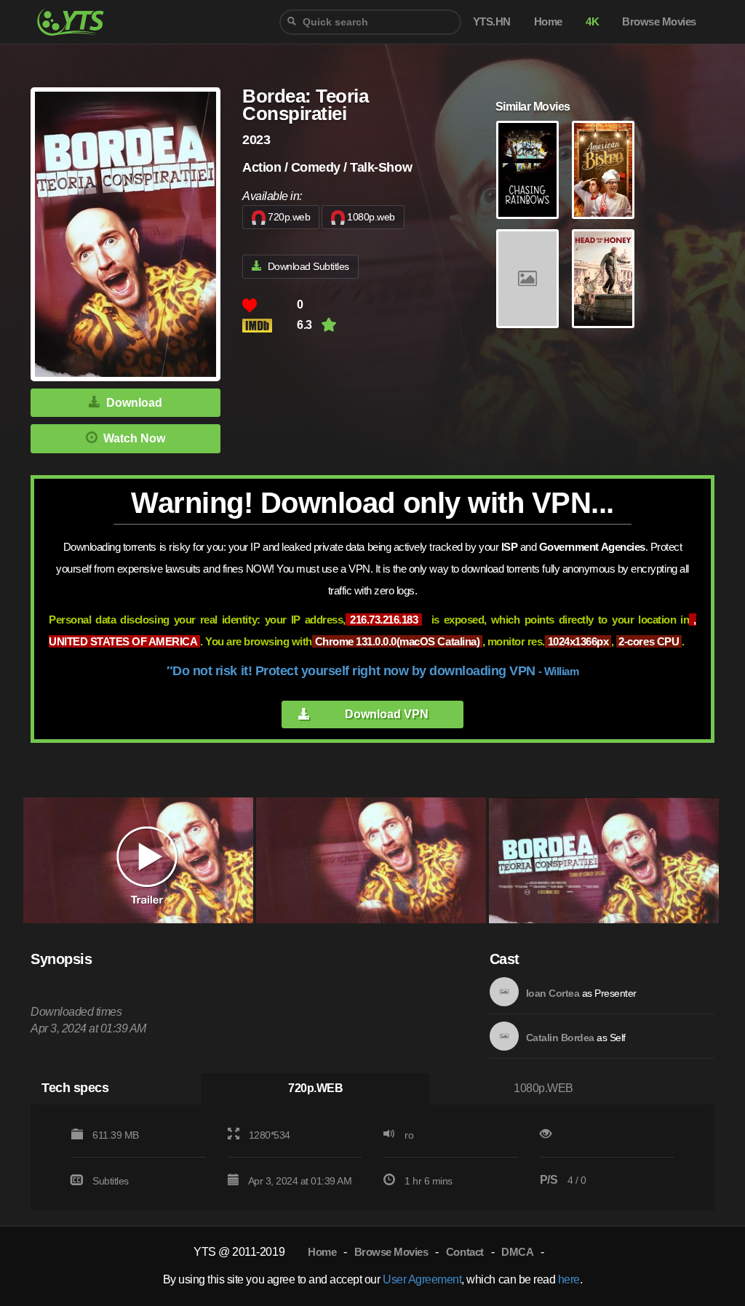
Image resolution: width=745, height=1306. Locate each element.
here (569, 1279)
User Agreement (422, 1279)
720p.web (289, 217)
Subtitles (110, 1181)
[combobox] (370, 22)
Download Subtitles (308, 266)
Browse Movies (391, 1252)
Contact (465, 1252)
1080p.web (371, 217)
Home (322, 1252)
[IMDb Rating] (269, 325)
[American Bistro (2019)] (603, 170)
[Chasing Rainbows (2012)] (527, 170)
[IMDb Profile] (504, 991)
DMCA (517, 1252)
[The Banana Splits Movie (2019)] (527, 278)
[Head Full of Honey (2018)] (603, 278)
